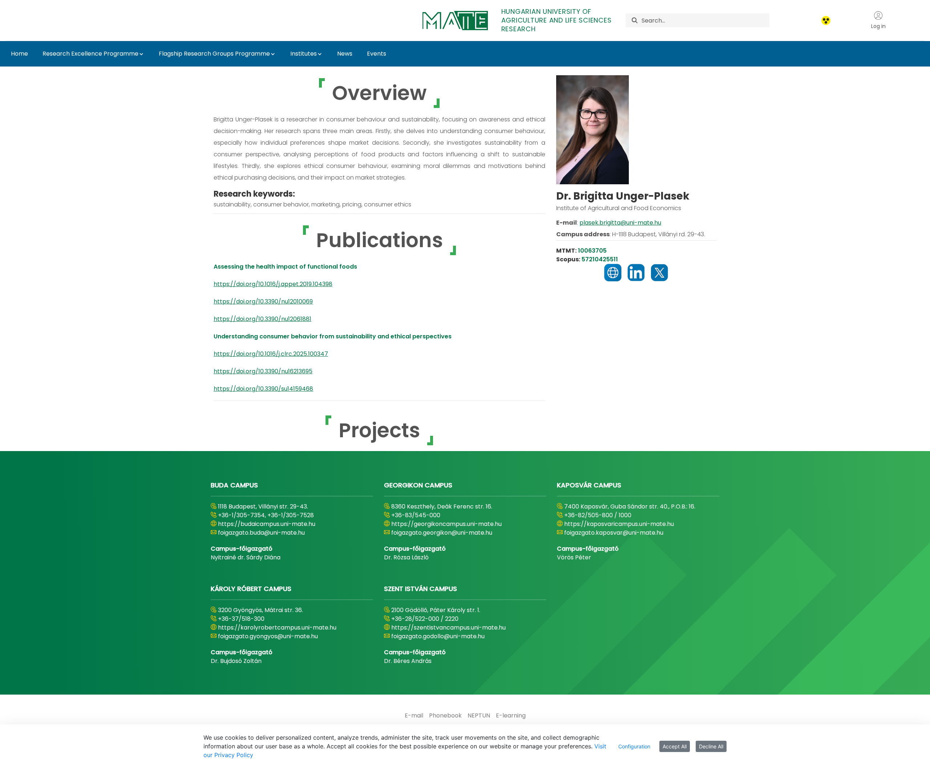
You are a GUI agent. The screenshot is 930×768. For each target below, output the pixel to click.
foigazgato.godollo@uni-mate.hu (438, 636)
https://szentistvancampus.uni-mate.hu (448, 627)
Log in (878, 26)
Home (19, 53)
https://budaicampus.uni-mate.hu (266, 524)
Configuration (634, 746)
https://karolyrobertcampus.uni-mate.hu (277, 627)
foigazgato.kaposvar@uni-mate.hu (613, 532)
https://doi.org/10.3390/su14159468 (263, 389)
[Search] (634, 20)
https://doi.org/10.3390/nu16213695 (263, 371)
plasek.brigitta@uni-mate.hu (620, 222)
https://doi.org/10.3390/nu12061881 (262, 319)
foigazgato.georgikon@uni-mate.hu (441, 532)
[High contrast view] (826, 20)
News (344, 53)
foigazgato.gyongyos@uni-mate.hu (268, 636)
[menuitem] (414, 715)
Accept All (675, 746)
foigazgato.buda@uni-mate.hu (261, 532)
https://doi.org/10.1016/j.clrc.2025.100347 (271, 354)
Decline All (711, 746)
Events (376, 53)
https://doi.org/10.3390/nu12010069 (263, 301)
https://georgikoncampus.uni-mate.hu (446, 524)
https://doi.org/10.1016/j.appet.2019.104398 (273, 284)
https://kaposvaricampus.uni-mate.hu (619, 524)
